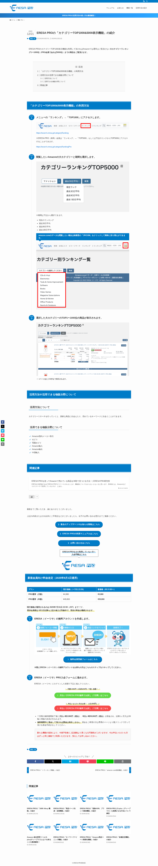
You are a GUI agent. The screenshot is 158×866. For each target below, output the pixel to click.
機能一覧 (32, 38)
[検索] (146, 1)
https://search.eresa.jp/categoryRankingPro (53, 147)
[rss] (143, 1)
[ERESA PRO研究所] (22, 7)
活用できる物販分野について (54, 81)
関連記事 (44, 85)
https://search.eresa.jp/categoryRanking (52, 133)
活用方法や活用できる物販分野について (57, 75)
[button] (35, 761)
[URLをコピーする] (122, 761)
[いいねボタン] (32, 497)
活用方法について (50, 78)
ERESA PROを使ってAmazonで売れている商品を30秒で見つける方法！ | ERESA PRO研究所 (71, 481)
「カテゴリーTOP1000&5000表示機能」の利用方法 (61, 71)
